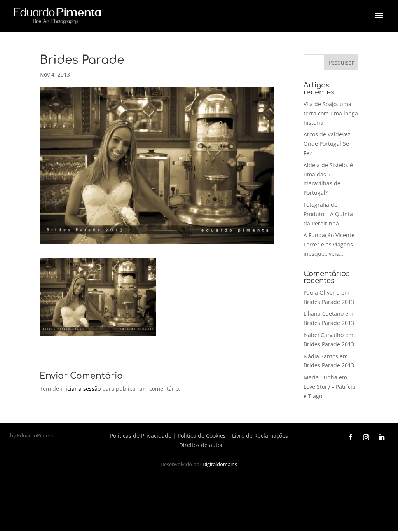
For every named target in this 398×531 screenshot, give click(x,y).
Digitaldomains (219, 464)
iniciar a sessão (81, 388)
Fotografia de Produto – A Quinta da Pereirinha (328, 214)
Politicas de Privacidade (140, 435)
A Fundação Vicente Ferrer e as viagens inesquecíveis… (329, 244)
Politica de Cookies (202, 435)
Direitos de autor (201, 445)
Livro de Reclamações (260, 435)
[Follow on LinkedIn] (381, 437)
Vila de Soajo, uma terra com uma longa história (331, 113)
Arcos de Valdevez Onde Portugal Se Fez (327, 144)
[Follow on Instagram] (366, 437)
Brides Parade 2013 (329, 302)
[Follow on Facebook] (350, 437)
